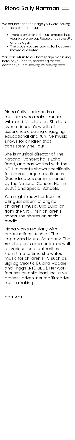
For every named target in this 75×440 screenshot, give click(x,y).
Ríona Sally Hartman (32, 8)
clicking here (55, 65)
